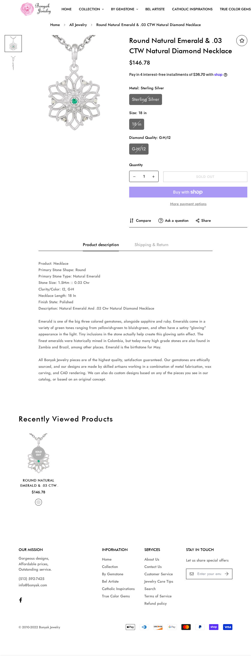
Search (150, 588)
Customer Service (158, 574)
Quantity (136, 165)
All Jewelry (78, 24)
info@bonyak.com (33, 585)
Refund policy (155, 603)
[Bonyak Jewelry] (36, 9)
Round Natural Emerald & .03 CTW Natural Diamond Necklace (38, 483)
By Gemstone (122, 9)
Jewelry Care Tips (158, 581)
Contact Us (153, 566)
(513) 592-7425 (31, 578)
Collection (89, 9)
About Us (151, 559)
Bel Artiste (155, 9)
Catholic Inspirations (192, 9)
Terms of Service (158, 596)
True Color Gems (116, 596)
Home (67, 9)
